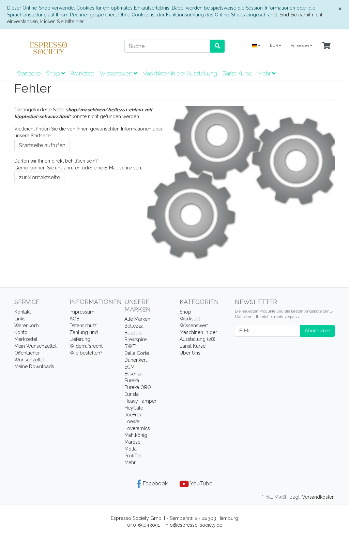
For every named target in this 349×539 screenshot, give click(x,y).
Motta (130, 449)
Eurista (131, 394)
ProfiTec (133, 455)
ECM (129, 367)
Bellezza (133, 326)
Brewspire (135, 339)
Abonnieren (317, 330)
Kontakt (22, 312)
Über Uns (190, 353)
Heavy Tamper (140, 401)
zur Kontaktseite (39, 177)
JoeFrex (133, 414)
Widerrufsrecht (86, 346)
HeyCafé (133, 408)
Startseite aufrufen (42, 145)
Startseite (29, 73)
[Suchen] (217, 46)
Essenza (133, 373)
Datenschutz (83, 325)
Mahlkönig (135, 435)
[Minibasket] (326, 46)
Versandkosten (318, 497)
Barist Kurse (237, 73)
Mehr (130, 462)
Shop (53, 73)
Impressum (82, 312)
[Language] (256, 46)
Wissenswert (117, 73)
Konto (21, 332)
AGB (74, 318)
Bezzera (133, 332)
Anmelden (300, 45)
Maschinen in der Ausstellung (179, 73)
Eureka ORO (137, 387)
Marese (132, 442)
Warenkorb (26, 325)
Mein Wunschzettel (35, 346)
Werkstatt (82, 73)
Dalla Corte (136, 353)
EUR (274, 45)
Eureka (131, 380)
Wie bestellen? (86, 353)
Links (20, 318)
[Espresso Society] (64, 48)
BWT (130, 346)
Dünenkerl (135, 360)
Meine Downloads (34, 366)
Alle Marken (137, 319)
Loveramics (137, 428)
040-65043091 (143, 525)
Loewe (131, 421)
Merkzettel (25, 339)
